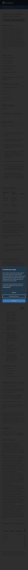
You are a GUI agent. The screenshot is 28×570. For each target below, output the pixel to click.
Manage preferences (14, 296)
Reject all (14, 292)
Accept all (14, 300)
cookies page (6, 287)
